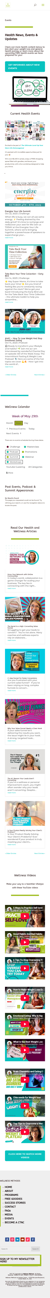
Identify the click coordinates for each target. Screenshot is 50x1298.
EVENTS (9, 1218)
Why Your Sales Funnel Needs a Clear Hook (25, 728)
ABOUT (9, 1191)
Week (19, 423)
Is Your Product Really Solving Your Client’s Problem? (25, 831)
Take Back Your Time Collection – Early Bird (24, 275)
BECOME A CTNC (14, 1222)
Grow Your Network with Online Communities (20, 575)
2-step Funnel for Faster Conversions (22, 678)
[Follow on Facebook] (7, 1239)
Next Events (12, 433)
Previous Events (17, 429)
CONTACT (10, 1206)
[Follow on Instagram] (12, 1239)
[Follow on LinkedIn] (17, 1239)
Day (26, 423)
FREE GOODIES (13, 1198)
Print (9, 474)
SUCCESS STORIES (15, 1202)
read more (9, 238)
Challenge (24, 213)
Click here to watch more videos (25, 1156)
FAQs (8, 1210)
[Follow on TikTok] (28, 1239)
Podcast (23, 343)
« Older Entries (10, 375)
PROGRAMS (11, 1194)
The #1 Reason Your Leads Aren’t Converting (21, 779)
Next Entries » (39, 375)
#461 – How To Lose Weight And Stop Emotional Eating (23, 339)
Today (32, 429)
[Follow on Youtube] (23, 1239)
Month (9, 423)
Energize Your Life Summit (18, 211)
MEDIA (9, 1214)
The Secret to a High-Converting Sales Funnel (23, 627)
